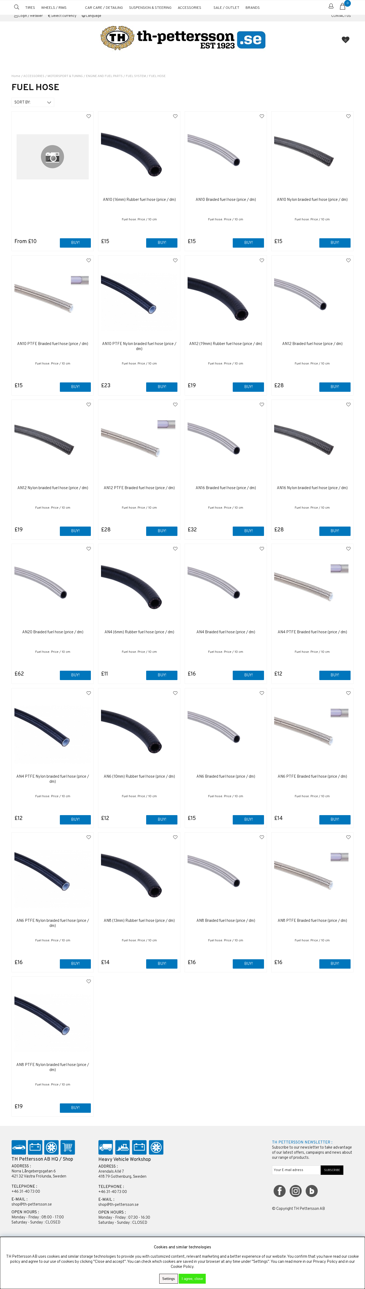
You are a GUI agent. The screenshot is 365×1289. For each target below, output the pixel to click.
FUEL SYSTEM (136, 76)
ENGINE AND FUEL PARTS (104, 76)
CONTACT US (341, 16)
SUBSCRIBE (332, 1170)
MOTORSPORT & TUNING (65, 76)
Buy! (75, 242)
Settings (168, 1279)
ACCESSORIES (189, 8)
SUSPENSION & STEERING (150, 8)
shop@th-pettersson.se (31, 1204)
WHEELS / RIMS (54, 8)
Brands (253, 8)
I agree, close (192, 1279)
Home (15, 76)
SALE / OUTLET (226, 8)
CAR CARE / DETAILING (104, 8)
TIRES (30, 8)
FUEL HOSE (157, 76)
